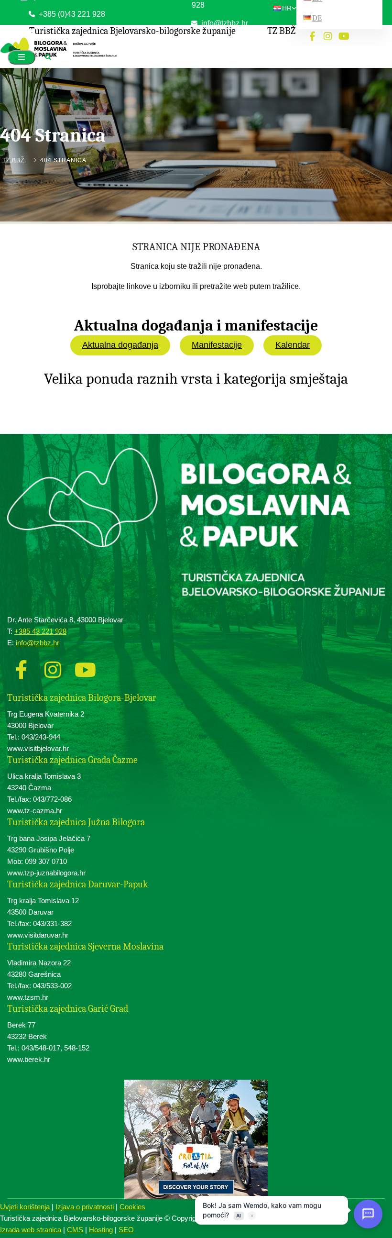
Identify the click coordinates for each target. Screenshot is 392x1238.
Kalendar (292, 345)
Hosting (101, 1230)
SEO (126, 1230)
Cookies (132, 1207)
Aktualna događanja (120, 345)
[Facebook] (21, 667)
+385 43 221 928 (40, 631)
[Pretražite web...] (48, 58)
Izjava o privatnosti (84, 1207)
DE (317, 17)
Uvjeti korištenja (25, 1207)
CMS (75, 1230)
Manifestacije (217, 345)
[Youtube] (81, 667)
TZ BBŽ (13, 160)
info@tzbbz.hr (37, 643)
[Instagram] (51, 667)
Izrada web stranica (30, 1230)
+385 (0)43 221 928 (71, 14)
